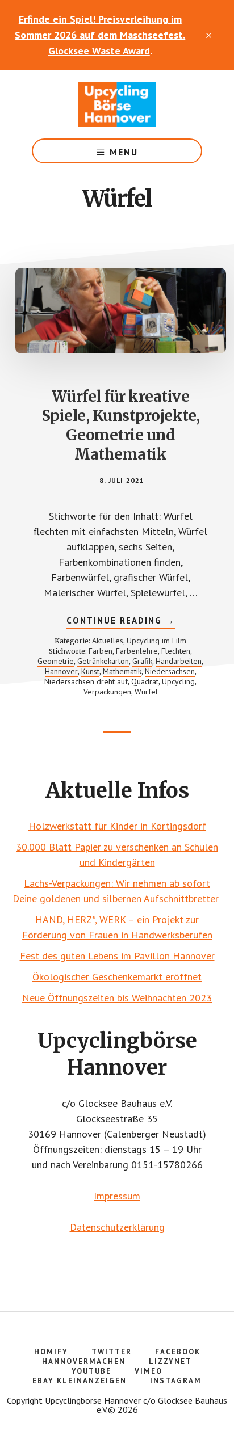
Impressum (117, 1195)
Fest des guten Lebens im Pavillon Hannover (117, 955)
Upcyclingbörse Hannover (117, 104)
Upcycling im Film (156, 640)
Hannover (61, 671)
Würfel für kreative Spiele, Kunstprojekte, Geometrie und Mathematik (120, 425)
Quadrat (144, 681)
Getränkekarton (103, 661)
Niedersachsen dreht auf (86, 681)
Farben (100, 651)
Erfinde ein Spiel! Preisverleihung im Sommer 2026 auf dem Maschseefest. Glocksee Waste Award (100, 34)
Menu (124, 152)
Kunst (90, 671)
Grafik (142, 661)
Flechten (175, 651)
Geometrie (55, 661)
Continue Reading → (120, 621)
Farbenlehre (137, 651)
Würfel (146, 692)
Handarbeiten (179, 661)
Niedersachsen (170, 671)
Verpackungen (107, 692)
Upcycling (178, 681)
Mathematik (122, 671)
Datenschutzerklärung (117, 1227)
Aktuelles (107, 640)
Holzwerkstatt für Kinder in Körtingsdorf (117, 825)
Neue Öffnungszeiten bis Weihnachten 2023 (117, 997)
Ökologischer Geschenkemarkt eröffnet (117, 976)
